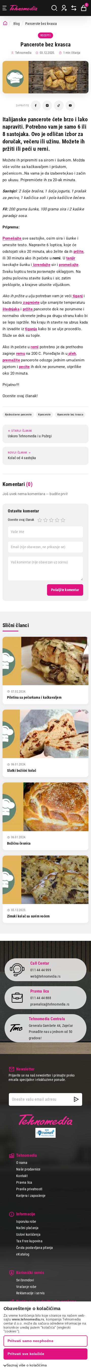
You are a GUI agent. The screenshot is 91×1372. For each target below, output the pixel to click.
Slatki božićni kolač (21, 770)
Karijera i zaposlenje (31, 1196)
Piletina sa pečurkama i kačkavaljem (34, 697)
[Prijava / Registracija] (64, 8)
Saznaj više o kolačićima (27, 1365)
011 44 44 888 (40, 998)
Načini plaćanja (27, 1228)
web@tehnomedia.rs (45, 976)
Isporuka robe (26, 1221)
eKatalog (22, 1254)
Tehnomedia (23, 8)
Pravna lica (24, 1182)
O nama (21, 1163)
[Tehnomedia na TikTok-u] (59, 105)
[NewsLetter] (76, 1099)
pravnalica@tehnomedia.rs (49, 1004)
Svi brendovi (25, 1280)
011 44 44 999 (40, 970)
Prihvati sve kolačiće (26, 1354)
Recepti (45, 35)
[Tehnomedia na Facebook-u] (36, 105)
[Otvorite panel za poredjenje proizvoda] (73, 8)
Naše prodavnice (28, 1169)
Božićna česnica (19, 843)
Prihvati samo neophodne (30, 1341)
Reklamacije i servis (30, 1293)
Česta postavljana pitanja (34, 1248)
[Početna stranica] (5, 23)
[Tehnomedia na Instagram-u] (47, 105)
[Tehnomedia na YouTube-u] (70, 105)
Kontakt (21, 1176)
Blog (16, 24)
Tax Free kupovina (29, 1241)
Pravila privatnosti (29, 1189)
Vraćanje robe (26, 1287)
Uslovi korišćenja (28, 1234)
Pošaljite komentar (65, 590)
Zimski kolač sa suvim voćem (28, 916)
